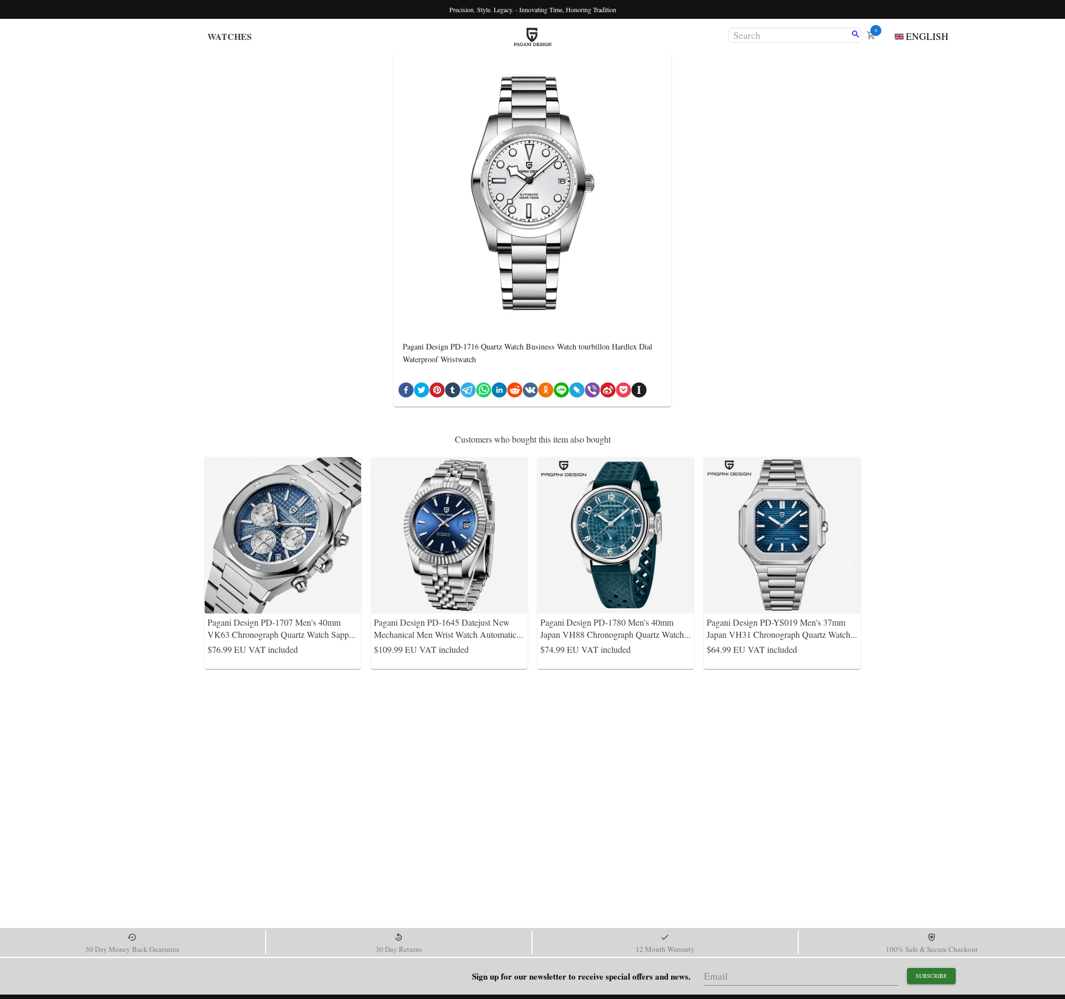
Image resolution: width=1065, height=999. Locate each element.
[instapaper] (639, 392)
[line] (561, 392)
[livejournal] (577, 392)
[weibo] (608, 392)
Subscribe (931, 976)
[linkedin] (499, 392)
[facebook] (406, 392)
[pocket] (623, 392)
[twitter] (421, 392)
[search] (855, 35)
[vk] (530, 392)
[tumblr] (452, 392)
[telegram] (468, 392)
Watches (229, 36)
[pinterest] (437, 392)
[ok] (546, 392)
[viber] (592, 392)
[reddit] (515, 392)
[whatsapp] (483, 392)
